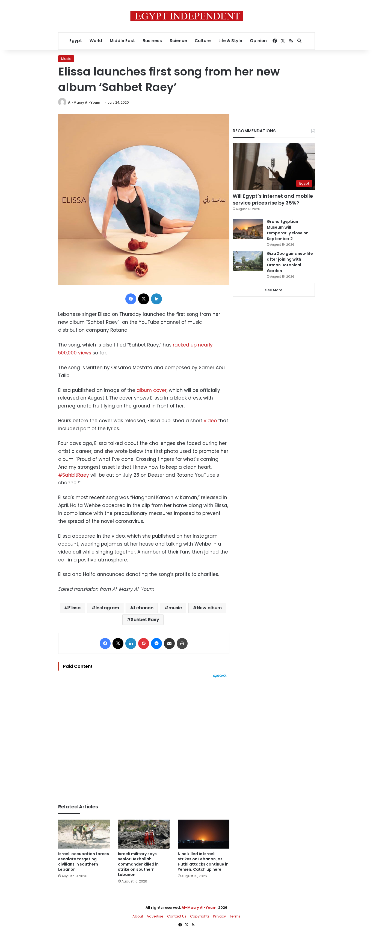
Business (152, 40)
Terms (235, 916)
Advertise (155, 916)
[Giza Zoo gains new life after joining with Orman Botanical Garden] (248, 261)
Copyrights (199, 916)
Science (178, 40)
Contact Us (177, 916)
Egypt (75, 40)
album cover (152, 390)
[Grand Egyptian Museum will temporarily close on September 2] (248, 229)
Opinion (258, 40)
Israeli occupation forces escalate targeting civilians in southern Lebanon (83, 861)
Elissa (74, 608)
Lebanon (143, 608)
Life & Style (230, 40)
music (175, 608)
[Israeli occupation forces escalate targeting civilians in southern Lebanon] (84, 834)
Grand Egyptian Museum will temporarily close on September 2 (288, 230)
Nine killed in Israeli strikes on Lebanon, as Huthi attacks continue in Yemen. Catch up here (203, 861)
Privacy (219, 916)
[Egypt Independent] (186, 16)
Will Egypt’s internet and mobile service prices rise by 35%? (273, 199)
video (210, 420)
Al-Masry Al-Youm (84, 102)
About (137, 916)
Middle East (122, 40)
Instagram (107, 608)
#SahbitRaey (73, 475)
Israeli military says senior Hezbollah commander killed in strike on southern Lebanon (138, 864)
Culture (203, 40)
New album (209, 608)
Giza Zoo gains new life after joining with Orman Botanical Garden (290, 262)
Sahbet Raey (145, 619)
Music (66, 58)
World (96, 40)
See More (273, 290)
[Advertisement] (143, 738)
